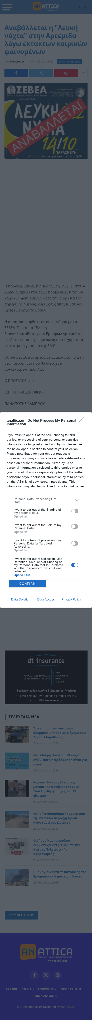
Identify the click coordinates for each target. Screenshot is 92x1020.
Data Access (46, 599)
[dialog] (46, 510)
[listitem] (46, 500)
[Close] (83, 421)
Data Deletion (20, 599)
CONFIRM (27, 583)
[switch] (74, 511)
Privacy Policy (71, 599)
